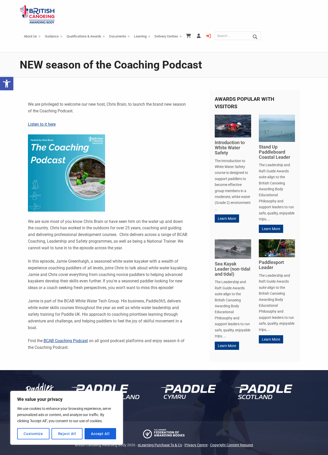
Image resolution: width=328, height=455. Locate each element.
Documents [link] (117, 36)
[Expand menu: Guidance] (61, 36)
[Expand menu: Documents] (128, 36)
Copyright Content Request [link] (231, 445)
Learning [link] (140, 36)
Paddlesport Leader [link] (271, 265)
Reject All (67, 434)
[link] (6, 83)
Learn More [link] (227, 218)
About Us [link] (30, 36)
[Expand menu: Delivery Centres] (180, 36)
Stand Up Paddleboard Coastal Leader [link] (274, 152)
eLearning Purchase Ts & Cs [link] (160, 445)
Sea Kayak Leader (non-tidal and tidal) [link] (232, 269)
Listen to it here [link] (42, 124)
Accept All (100, 434)
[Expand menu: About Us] (39, 36)
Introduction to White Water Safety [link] (230, 147)
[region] (66, 418)
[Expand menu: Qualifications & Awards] (103, 36)
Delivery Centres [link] (166, 36)
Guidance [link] (52, 36)
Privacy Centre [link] (196, 445)
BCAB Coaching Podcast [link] (66, 340)
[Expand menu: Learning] (149, 36)
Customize (33, 434)
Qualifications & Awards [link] (84, 36)
